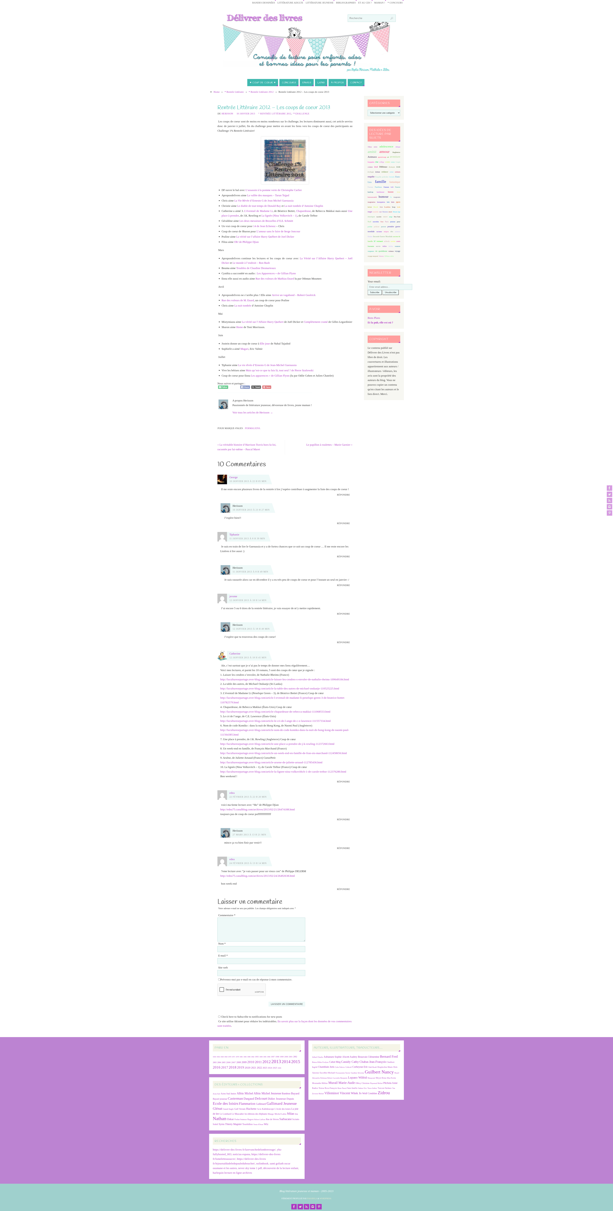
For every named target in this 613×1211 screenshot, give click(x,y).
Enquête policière (381, 177)
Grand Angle (228, 1109)
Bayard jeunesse (220, 1099)
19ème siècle (372, 147)
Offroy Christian (363, 1083)
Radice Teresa (318, 1088)
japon (398, 202)
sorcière (393, 241)
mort (390, 212)
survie (378, 246)
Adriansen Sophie (333, 1056)
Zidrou (384, 1092)
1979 (237, 1057)
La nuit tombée (243, 305)
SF (375, 241)
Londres (387, 207)
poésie (370, 227)
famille (380, 181)
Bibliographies (346, 2)
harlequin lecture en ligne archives (232, 1172)
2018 (232, 1067)
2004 (219, 1062)
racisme (379, 231)
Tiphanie (234, 534)
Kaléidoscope (268, 1109)
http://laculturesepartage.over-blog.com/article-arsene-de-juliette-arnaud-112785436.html (271, 762)
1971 (233, 1057)
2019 (240, 1067)
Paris (387, 222)
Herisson (227, 113)
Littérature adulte (290, 2)
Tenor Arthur (372, 1088)
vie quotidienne (381, 251)
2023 (265, 1067)
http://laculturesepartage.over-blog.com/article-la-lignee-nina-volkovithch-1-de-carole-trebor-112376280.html (283, 771)
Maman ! (379, 2)
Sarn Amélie (352, 1088)
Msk (296, 1114)
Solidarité (380, 241)
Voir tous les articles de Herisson (252, 412)
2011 (258, 1062)
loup (393, 207)
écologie (371, 172)
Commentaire (226, 915)
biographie (371, 162)
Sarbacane (285, 1119)
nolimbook (262, 1163)
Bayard (295, 1093)
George (233, 477)
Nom (222, 943)
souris (398, 241)
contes (393, 162)
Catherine (234, 653)
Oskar (230, 1119)
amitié (372, 152)
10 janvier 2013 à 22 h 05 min (247, 481)
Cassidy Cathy (350, 1061)
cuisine (370, 167)
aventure (395, 156)
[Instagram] (609, 506)
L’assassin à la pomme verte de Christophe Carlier (274, 190)
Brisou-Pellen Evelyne (320, 1062)
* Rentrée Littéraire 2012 (261, 91)
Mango (271, 1114)
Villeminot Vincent (337, 1093)
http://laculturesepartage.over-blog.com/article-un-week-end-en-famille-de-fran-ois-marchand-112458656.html (283, 753)
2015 (295, 1061)
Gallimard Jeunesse (282, 1103)
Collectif (348, 1067)
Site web (223, 967)
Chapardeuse (303, 211)
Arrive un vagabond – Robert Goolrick (294, 295)
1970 (229, 1057)
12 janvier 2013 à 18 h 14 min (247, 600)
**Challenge (301, 113)
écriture (377, 172)
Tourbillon (247, 1124)
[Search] (391, 18)
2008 (238, 1062)
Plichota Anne (390, 1083)
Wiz (266, 1124)
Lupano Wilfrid (357, 1077)
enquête (371, 177)
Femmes (386, 187)
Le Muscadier (238, 1114)
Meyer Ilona (381, 1078)
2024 (270, 1068)
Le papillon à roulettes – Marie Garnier (329, 444)
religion (386, 231)
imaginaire (397, 197)
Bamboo (286, 1093)
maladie (375, 212)
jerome (233, 596)
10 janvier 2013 (246, 113)
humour (383, 196)
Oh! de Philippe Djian (246, 241)
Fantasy (370, 187)
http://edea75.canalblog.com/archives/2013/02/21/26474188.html (257, 809)
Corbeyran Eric (360, 1066)
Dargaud (249, 1098)
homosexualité (372, 197)
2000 (286, 1057)
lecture (370, 207)
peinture (392, 222)
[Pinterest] (609, 513)
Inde (388, 202)
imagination (371, 202)
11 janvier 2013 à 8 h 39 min (247, 538)
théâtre (384, 246)
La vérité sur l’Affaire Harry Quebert (263, 321)
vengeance (371, 251)
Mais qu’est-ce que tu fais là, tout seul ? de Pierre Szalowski (280, 370)
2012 (266, 1061)
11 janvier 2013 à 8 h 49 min (250, 571)
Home (217, 91)
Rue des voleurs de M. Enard (238, 300)
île (391, 197)
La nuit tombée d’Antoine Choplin (303, 205)
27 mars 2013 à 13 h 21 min (249, 834)
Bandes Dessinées (263, 2)
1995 (264, 1057)
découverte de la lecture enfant (280, 1168)
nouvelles (376, 222)
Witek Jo (356, 1093)
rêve (391, 231)
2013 (276, 1061)
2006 (228, 1062)
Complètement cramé (316, 321)
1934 (214, 1057)
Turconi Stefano (385, 1088)
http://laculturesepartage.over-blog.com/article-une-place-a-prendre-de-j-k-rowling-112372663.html (277, 743)
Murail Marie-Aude (341, 1082)
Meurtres (385, 212)
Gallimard (261, 1104)
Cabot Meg (335, 1062)
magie (370, 212)
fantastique (394, 182)
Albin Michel (245, 1093)
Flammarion (247, 1103)
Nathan (219, 1118)
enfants (397, 172)
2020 (247, 1067)
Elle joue (265, 343)
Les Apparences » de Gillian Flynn (276, 273)
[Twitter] (609, 494)
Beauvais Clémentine (368, 1056)
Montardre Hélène (320, 1083)
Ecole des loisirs (225, 1103)
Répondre (343, 495)
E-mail (223, 955)
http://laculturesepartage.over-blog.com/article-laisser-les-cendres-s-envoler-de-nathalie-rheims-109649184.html (284, 679)
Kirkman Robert (326, 1078)
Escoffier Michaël (327, 1073)
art (388, 157)
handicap (370, 192)
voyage (397, 251)
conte (387, 162)
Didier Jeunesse (277, 1098)
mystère (378, 217)
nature (385, 217)
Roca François (331, 1088)
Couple (398, 162)
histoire (391, 192)
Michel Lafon (280, 1114)
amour (384, 151)
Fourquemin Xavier (343, 1073)
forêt (392, 187)
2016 (216, 1067)
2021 (253, 1067)
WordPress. (326, 1198)
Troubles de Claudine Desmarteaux (256, 268)
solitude (387, 241)
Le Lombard (225, 1114)
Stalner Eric (362, 1088)
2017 (224, 1067)
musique (371, 217)
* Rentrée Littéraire (234, 91)
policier (376, 227)
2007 (233, 1062)
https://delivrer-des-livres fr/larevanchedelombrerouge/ (244, 1149)
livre (381, 207)
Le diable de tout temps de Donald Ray (259, 205)
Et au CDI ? (365, 2)
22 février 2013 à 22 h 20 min (248, 797)
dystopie (392, 167)
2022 (259, 1067)
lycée (398, 207)
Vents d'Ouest (258, 1124)
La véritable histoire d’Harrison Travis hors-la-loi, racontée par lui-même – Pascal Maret (246, 447)
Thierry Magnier (233, 1124)
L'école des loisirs (283, 1109)
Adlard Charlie (317, 1057)
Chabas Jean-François (372, 1061)
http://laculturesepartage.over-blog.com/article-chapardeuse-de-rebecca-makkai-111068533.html (275, 711)
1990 (248, 1057)
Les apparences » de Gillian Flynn (270, 375)
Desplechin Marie (385, 1067)
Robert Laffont (259, 1119)
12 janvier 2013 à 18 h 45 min (247, 657)
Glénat (217, 1108)
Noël (369, 222)
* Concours (395, 2)
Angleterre (396, 152)
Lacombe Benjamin (340, 1078)
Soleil (215, 1124)
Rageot (250, 1119)
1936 (218, 1057)
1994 (261, 1057)
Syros (221, 1124)
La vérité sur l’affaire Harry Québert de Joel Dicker (265, 236)
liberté (375, 207)
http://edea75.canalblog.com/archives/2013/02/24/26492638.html (257, 875)
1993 (257, 1057)
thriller (391, 246)
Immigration (381, 202)
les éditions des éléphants (256, 1114)
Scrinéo (295, 1119)
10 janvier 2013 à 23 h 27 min (251, 509)
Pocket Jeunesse (241, 1119)
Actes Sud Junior (228, 1093)
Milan (290, 1113)
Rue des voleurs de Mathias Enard (275, 278)
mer (380, 212)
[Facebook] (609, 488)
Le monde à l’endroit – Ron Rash (251, 262)
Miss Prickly (391, 1078)
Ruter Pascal (342, 1088)
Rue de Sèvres (272, 1119)
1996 (268, 1057)
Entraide (391, 177)
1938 (222, 1057)
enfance (385, 172)
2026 (279, 1068)
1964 (225, 1057)
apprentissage (382, 157)
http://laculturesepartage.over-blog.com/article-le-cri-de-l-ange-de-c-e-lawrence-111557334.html (275, 720)
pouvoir (383, 227)
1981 (241, 1057)
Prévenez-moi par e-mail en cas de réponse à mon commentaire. (256, 979)
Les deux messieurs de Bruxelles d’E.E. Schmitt (266, 220)
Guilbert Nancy (379, 1071)
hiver (398, 192)
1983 (245, 1057)
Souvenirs (371, 246)
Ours (381, 222)
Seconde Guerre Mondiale (382, 236)
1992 (252, 1057)
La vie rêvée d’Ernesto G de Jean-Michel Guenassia (267, 365)
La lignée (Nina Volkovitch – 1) (279, 215)
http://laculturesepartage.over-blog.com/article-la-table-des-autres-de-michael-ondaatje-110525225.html (279, 688)
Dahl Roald (372, 1067)
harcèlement (380, 192)
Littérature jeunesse (319, 2)
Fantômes (378, 187)
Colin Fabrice (340, 1067)
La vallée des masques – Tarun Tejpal (268, 195)
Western (381, 256)
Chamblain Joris (326, 1066)
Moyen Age (396, 212)
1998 (277, 1057)
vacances (397, 246)
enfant (392, 172)
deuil (376, 167)
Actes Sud (216, 1094)
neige (390, 217)
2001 (291, 1057)
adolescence (386, 146)
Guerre (397, 187)
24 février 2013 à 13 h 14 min (248, 863)
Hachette (251, 1108)
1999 (282, 1057)
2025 (275, 1068)
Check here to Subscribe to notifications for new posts (251, 1016)
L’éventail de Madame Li (258, 211)
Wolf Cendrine (369, 1093)
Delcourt (261, 1098)
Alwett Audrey (349, 1056)
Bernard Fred (389, 1056)
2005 (224, 1062)
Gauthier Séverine (357, 1073)
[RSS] (609, 500)
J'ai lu (259, 1109)
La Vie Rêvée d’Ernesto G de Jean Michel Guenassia (264, 200)
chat (376, 162)
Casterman (235, 1098)
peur (398, 222)
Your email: (374, 281)
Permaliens (252, 428)
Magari (244, 348)
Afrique (397, 147)
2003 (215, 1062)
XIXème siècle (389, 256)
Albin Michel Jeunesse (267, 1093)
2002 (295, 1057)
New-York (397, 217)
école (398, 167)
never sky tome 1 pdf (250, 1168)
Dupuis (290, 1098)
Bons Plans (374, 317)
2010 (250, 1062)
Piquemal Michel (376, 1083)
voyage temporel (373, 256)
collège (381, 162)
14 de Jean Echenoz (264, 226)
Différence (383, 167)
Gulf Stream (240, 1109)
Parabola (312, 1198)
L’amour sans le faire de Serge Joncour (278, 231)
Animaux (372, 157)
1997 (273, 1057)
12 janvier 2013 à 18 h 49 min (251, 629)
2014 (286, 1061)
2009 (244, 1062)
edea (232, 792)
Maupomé (371, 1078)
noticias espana (241, 1154)
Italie (392, 202)
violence (391, 251)
